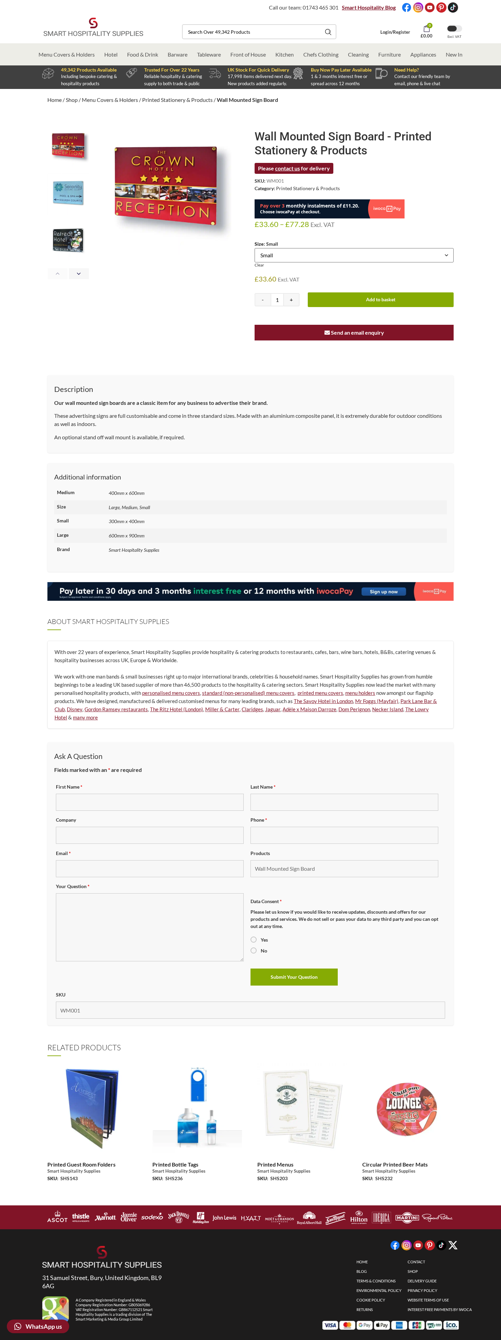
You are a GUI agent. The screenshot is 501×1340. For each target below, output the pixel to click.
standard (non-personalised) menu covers (248, 693)
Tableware (209, 54)
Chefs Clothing (320, 54)
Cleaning (358, 54)
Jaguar (272, 709)
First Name (69, 787)
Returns (364, 1309)
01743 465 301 (320, 7)
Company (66, 820)
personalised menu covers (171, 693)
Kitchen (284, 54)
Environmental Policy (378, 1290)
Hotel (111, 54)
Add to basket (380, 299)
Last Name (263, 787)
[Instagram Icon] (418, 7)
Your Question (73, 886)
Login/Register (395, 32)
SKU (60, 995)
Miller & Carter (222, 709)
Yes (264, 940)
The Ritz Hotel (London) (176, 709)
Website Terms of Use (428, 1300)
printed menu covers (320, 693)
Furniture (389, 54)
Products (260, 853)
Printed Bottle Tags (175, 1164)
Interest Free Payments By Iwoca (440, 1309)
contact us (287, 168)
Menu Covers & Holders (67, 54)
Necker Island (387, 709)
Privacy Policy (422, 1290)
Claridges (252, 709)
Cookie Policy (370, 1300)
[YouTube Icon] (430, 7)
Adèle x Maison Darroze (309, 709)
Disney (74, 709)
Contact (416, 1262)
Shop (72, 99)
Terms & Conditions (376, 1281)
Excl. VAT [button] (454, 36)
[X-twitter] (453, 1245)
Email (63, 853)
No (264, 951)
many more (85, 717)
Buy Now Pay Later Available (341, 70)
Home (54, 99)
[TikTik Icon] (453, 7)
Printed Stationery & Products (177, 99)
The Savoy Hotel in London (323, 701)
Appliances (423, 54)
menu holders (360, 693)
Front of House (248, 54)
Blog (361, 1271)
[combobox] (259, 31)
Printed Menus (275, 1164)
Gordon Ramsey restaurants (116, 709)
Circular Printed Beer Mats (395, 1164)
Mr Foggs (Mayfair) (376, 701)
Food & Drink (142, 54)
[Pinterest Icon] (441, 7)
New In (454, 54)
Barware (177, 54)
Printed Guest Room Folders (81, 1164)
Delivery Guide (422, 1281)
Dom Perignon (354, 709)
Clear (259, 265)
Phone (258, 820)
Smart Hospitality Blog (369, 7)
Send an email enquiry (357, 332)
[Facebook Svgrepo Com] (406, 7)
